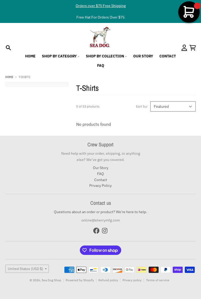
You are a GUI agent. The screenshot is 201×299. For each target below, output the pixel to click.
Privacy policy (132, 280)
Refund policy (108, 280)
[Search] (8, 48)
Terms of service (157, 280)
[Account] (184, 48)
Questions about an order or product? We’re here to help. (100, 212)
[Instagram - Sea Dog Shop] (105, 231)
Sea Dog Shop (51, 280)
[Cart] (192, 48)
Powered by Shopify (80, 280)
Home (9, 77)
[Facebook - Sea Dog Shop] (96, 231)
